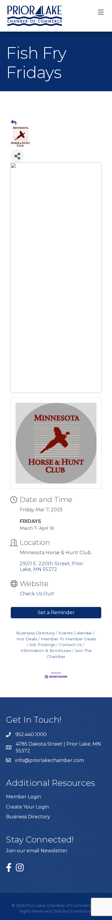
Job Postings (42, 644)
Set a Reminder (56, 612)
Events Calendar (75, 633)
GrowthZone (80, 911)
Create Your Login (27, 807)
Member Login (23, 797)
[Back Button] (13, 123)
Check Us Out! (37, 594)
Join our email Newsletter (36, 851)
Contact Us (70, 644)
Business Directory (35, 633)
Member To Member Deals (68, 638)
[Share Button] (17, 155)
